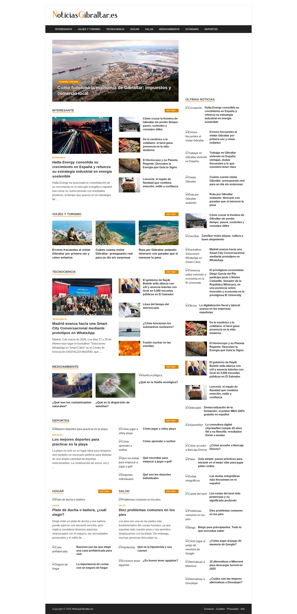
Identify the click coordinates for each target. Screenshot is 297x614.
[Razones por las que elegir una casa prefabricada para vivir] (63, 547)
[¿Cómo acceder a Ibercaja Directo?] (196, 445)
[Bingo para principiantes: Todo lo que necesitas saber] (190, 527)
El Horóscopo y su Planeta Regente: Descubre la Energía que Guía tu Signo (160, 164)
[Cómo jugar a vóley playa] (129, 429)
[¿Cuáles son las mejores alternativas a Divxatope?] (196, 579)
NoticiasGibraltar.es (82, 608)
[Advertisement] (215, 65)
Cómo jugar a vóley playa (159, 428)
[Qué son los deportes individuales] (129, 474)
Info (243, 608)
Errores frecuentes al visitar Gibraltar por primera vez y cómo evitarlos (71, 253)
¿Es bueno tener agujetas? (160, 560)
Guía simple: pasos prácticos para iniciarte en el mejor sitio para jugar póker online (220, 462)
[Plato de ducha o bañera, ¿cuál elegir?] (68, 500)
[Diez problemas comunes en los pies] (140, 500)
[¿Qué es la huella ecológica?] (150, 375)
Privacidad (232, 608)
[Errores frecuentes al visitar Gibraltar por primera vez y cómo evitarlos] (72, 232)
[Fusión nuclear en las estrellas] (129, 342)
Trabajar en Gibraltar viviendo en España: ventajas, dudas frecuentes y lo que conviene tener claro (223, 159)
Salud (149, 29)
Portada (74, 82)
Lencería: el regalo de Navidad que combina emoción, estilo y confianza (160, 183)
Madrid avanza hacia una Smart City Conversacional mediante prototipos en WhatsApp (79, 328)
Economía (192, 29)
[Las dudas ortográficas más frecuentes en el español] (196, 476)
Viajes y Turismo (89, 29)
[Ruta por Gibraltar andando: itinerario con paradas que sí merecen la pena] (159, 232)
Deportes (211, 29)
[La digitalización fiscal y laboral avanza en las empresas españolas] (191, 305)
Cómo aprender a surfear (159, 441)
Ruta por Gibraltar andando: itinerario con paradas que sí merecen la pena (158, 253)
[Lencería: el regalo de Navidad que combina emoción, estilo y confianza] (129, 179)
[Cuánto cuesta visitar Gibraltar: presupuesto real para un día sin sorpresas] (115, 232)
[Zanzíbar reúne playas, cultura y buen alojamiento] (192, 236)
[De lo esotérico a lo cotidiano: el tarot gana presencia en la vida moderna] (129, 139)
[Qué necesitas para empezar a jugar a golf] (129, 458)
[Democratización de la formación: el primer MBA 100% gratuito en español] (193, 407)
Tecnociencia (115, 29)
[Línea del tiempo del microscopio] (129, 304)
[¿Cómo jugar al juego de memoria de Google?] (196, 541)
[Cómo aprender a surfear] (129, 441)
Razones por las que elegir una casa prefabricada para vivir (94, 551)
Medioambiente (169, 29)
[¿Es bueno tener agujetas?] (129, 560)
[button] (173, 70)
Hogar (134, 29)
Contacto (209, 608)
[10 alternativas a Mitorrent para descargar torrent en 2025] (196, 561)
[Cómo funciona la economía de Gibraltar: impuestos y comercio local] (115, 71)
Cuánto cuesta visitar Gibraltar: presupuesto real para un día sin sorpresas (114, 253)
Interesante (63, 29)
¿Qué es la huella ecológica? (158, 382)
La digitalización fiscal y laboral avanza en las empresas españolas (219, 309)
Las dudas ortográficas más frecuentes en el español (225, 480)
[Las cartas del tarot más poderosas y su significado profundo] (196, 493)
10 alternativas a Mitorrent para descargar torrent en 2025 (226, 565)
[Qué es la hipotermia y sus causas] (127, 547)
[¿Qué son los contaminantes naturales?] (72, 385)
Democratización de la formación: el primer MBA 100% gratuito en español (224, 411)
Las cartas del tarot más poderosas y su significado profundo (224, 497)
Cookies (220, 608)
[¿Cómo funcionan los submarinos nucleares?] (129, 323)
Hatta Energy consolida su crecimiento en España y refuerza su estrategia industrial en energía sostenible (222, 114)
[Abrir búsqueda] (243, 29)
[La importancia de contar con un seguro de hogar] (63, 564)
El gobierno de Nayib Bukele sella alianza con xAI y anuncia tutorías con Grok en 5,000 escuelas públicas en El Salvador (160, 287)
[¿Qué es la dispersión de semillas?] (115, 385)
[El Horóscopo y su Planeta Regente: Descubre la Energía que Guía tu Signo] (129, 160)
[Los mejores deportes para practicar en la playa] (80, 429)
